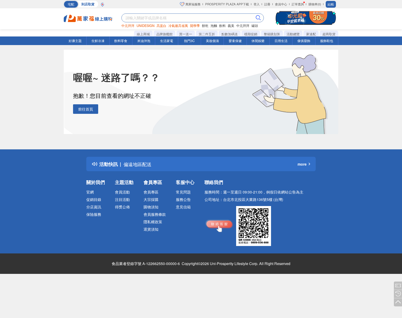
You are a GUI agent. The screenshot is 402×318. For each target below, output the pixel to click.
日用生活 (281, 40)
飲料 (222, 25)
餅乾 (205, 25)
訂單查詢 (298, 4)
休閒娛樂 (258, 40)
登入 (257, 4)
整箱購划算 (272, 34)
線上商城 (143, 34)
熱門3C (189, 40)
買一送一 (185, 34)
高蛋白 (161, 25)
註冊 (267, 4)
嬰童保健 (235, 40)
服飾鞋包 (326, 40)
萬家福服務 (192, 4)
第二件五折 (207, 34)
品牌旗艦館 (164, 34)
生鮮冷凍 (97, 40)
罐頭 (254, 25)
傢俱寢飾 (303, 40)
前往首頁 (85, 109)
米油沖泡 (143, 40)
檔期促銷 (250, 34)
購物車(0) (314, 4)
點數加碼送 (229, 34)
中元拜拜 (127, 25)
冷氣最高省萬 (178, 25)
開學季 (195, 25)
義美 (231, 25)
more (302, 164)
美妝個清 (212, 40)
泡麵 (214, 25)
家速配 (311, 34)
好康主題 (75, 40)
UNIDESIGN (145, 25)
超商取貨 (328, 34)
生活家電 (166, 40)
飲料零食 (120, 40)
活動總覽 (293, 34)
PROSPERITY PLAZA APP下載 (227, 4)
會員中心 (281, 4)
